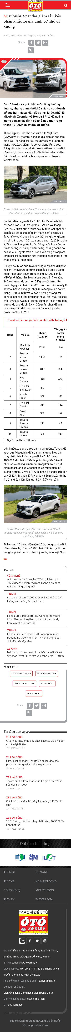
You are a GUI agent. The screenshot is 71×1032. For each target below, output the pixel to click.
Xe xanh (12, 648)
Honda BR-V (33, 693)
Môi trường (45, 890)
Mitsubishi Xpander (21, 673)
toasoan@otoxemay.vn (25, 962)
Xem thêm (10, 666)
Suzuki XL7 (46, 683)
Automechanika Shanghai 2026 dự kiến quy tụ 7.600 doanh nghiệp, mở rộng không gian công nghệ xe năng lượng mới (33, 583)
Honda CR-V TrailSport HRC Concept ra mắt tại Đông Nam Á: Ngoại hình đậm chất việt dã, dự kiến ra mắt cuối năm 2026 (34, 619)
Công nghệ (13, 575)
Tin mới (11, 594)
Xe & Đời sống (14, 737)
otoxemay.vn (13, 1013)
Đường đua (44, 899)
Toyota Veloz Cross (46, 673)
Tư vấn (9, 899)
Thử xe (9, 881)
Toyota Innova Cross (24, 683)
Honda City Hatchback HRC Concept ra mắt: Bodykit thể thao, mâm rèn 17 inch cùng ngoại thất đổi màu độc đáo (33, 638)
